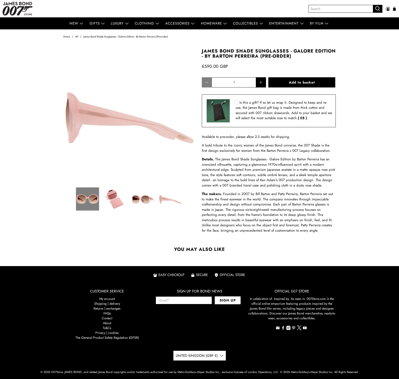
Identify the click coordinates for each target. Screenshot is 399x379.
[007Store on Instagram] (288, 328)
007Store (57, 372)
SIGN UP (228, 300)
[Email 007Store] (278, 328)
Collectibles (245, 23)
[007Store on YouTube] (305, 328)
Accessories (177, 23)
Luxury (117, 23)
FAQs (107, 313)
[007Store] (18, 9)
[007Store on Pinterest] (294, 328)
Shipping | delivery (107, 303)
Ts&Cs (107, 328)
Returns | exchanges (107, 308)
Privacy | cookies (107, 332)
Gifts (95, 23)
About (107, 323)
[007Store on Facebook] (283, 328)
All (76, 36)
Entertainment (284, 23)
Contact (107, 318)
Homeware (211, 23)
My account (107, 298)
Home (66, 36)
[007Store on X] (299, 329)
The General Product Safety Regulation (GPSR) (107, 337)
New (74, 23)
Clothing (144, 23)
